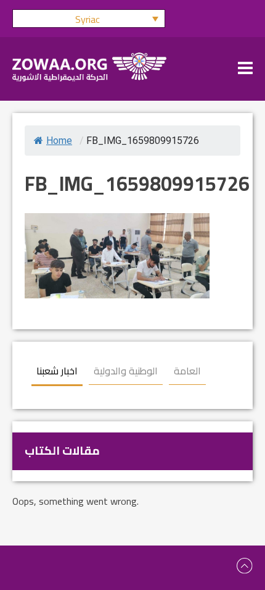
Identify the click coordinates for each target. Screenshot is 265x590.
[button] (88, 18)
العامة (187, 370)
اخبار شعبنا (57, 370)
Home (59, 140)
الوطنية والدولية (126, 370)
